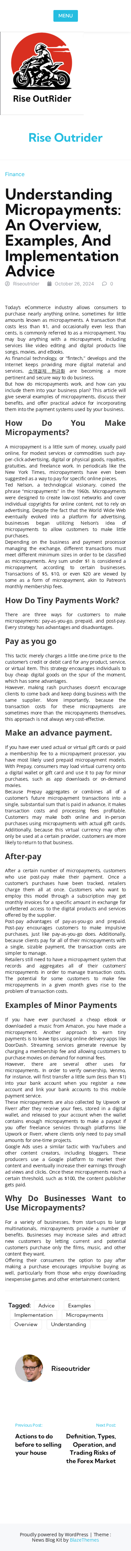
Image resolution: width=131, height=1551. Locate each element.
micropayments (84, 1315)
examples (79, 1305)
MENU (65, 16)
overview (26, 1324)
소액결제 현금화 (46, 371)
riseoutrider (26, 283)
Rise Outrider (66, 137)
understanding (68, 1324)
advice (46, 1305)
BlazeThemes (84, 1540)
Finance (15, 174)
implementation (33, 1315)
